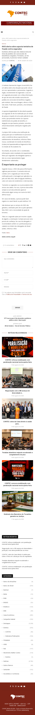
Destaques (18, 623)
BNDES (18, 602)
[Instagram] (15, 2)
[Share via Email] (30, 245)
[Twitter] (13, 2)
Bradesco (18, 607)
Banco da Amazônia (18, 581)
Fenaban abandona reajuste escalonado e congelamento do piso (15, 561)
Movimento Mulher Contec (18, 653)
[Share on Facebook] (22, 245)
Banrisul (18, 590)
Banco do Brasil (18, 586)
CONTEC (12, 60)
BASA (18, 594)
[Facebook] (10, 2)
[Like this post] (20, 245)
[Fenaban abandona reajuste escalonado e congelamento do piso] (17, 439)
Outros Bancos (18, 665)
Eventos (18, 628)
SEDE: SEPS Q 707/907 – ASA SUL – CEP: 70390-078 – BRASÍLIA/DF (17, 704)
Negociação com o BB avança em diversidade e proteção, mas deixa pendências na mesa (17, 549)
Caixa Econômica (18, 615)
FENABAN (18, 640)
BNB (18, 598)
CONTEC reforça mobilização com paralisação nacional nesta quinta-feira (16, 543)
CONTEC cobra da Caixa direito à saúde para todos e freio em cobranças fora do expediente (17, 555)
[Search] (33, 32)
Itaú (18, 648)
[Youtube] (21, 2)
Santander (18, 669)
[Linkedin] (18, 2)
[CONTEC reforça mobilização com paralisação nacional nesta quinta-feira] (17, 347)
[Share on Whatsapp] (26, 245)
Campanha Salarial (18, 619)
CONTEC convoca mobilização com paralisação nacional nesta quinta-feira (17, 567)
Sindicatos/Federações (19, 636)
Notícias (18, 661)
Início (3, 38)
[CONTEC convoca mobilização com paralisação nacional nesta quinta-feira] (17, 470)
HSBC (18, 644)
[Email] (24, 2)
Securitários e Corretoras (18, 674)
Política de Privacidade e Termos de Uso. (19, 294)
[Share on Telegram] (28, 245)
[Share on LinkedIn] (24, 245)
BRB (18, 611)
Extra (8, 233)
